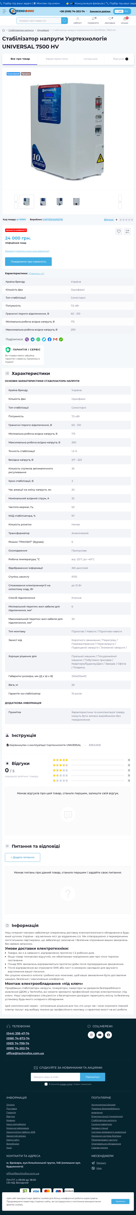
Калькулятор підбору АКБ (20, 1132)
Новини (10, 1120)
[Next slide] (120, 202)
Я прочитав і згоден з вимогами (70, 1084)
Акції (9, 1147)
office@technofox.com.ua (25, 1053)
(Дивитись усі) (36, 273)
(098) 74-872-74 (18, 1038)
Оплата (10, 1104)
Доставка (11, 1108)
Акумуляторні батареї (103, 1104)
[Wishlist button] (118, 231)
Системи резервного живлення (108, 1132)
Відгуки (10, 1116)
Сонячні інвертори (101, 1124)
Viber (99, 1168)
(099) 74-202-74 (17, 1048)
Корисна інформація (17, 1128)
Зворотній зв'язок (16, 1136)
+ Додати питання (22, 857)
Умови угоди (66, 1084)
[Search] (64, 20)
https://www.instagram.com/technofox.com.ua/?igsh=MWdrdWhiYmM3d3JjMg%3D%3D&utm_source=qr (91, 1034)
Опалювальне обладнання (106, 1143)
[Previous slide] (16, 202)
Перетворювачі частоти (104, 1139)
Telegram (101, 1163)
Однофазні (43, 30)
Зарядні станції (99, 1128)
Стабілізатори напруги (21, 30)
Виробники (12, 1143)
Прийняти (120, 1201)
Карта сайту (12, 1139)
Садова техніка (99, 1147)
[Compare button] (127, 231)
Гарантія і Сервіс (27, 349)
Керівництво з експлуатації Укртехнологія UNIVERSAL (45, 745)
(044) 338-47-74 (17, 1033)
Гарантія (11, 1112)
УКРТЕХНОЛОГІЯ (53, 219)
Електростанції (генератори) (107, 1116)
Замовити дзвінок (100, 11)
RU (126, 11)
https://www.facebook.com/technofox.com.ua (108, 1034)
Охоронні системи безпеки (106, 1136)
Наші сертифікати (16, 1124)
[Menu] (4, 11)
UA (120, 11)
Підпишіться (93, 1077)
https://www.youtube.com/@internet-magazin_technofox (99, 1034)
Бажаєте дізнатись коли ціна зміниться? (27, 251)
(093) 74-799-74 (17, 1043)
